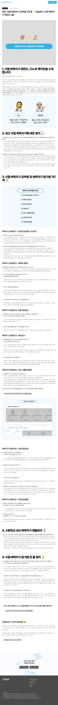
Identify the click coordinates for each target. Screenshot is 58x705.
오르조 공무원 (32, 681)
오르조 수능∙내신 (33, 679)
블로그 (31, 686)
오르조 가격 (32, 683)
